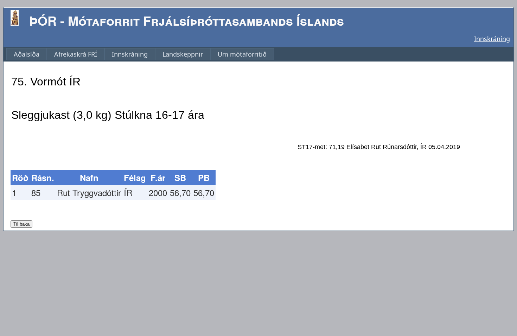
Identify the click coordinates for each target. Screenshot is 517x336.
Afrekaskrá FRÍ (75, 54)
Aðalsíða (26, 54)
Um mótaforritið (242, 54)
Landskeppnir (182, 54)
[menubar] (140, 54)
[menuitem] (26, 54)
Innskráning (492, 38)
